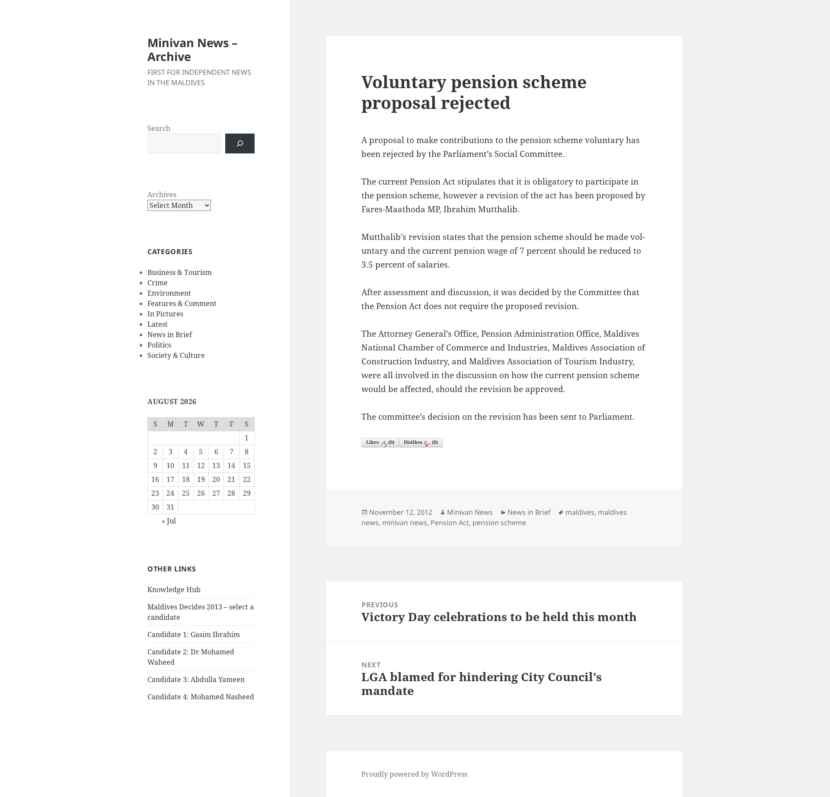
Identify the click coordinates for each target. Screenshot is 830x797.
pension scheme (499, 522)
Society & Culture (176, 355)
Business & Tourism (179, 272)
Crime (157, 282)
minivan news (404, 522)
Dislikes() (421, 442)
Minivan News (470, 512)
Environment (169, 293)
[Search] (240, 143)
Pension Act (450, 522)
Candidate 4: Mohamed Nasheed (200, 696)
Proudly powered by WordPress (414, 774)
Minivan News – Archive (192, 49)
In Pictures (165, 314)
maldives (579, 512)
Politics (159, 345)
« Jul (169, 521)
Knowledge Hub (174, 589)
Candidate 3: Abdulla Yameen (196, 679)
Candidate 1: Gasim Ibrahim (193, 634)
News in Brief (169, 334)
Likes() (380, 442)
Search (158, 128)
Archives (161, 194)
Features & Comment (182, 303)
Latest (157, 324)
